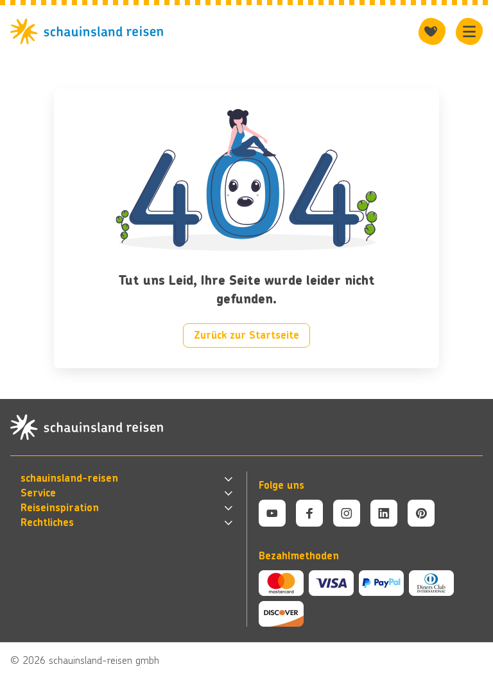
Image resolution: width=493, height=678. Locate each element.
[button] (128, 478)
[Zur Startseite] (90, 31)
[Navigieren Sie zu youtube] (272, 513)
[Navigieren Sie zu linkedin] (383, 513)
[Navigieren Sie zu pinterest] (421, 513)
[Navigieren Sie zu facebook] (309, 513)
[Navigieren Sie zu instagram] (346, 513)
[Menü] (469, 31)
